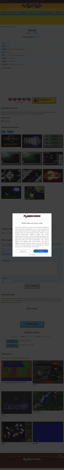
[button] (32, 254)
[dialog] (32, 235)
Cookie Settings (27, 246)
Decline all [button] (23, 251)
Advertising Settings (25, 245)
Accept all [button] (41, 251)
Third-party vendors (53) (29, 236)
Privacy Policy (35, 246)
